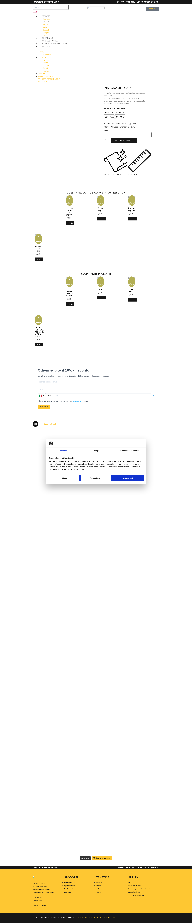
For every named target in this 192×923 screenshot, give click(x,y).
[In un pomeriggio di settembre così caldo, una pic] (144, 672)
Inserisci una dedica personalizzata (119, 127)
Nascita (46, 35)
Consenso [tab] (63, 451)
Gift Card (46, 46)
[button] (96, 49)
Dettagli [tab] (96, 451)
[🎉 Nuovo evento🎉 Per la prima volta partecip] (48, 577)
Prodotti (46, 16)
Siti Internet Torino (108, 917)
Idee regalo (47, 38)
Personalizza (95, 478)
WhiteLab (80, 917)
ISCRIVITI (44, 407)
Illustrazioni (47, 19)
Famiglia (46, 33)
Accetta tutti (128, 478)
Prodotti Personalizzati (54, 44)
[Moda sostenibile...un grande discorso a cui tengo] (80, 688)
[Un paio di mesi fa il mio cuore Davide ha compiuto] (144, 823)
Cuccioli (46, 30)
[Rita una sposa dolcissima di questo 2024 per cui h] (112, 768)
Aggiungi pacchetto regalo (116, 123)
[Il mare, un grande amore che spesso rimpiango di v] (80, 819)
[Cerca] (35, 12)
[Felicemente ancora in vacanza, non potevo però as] (112, 811)
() (133, 123)
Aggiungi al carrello (124, 140)
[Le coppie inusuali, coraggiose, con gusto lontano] (48, 814)
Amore (45, 27)
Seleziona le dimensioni (114, 108)
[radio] (109, 112)
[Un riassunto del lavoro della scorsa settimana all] (48, 765)
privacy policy (77, 401)
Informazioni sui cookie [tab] (129, 451)
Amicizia (46, 25)
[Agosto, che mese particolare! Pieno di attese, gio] (80, 758)
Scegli (70, 223)
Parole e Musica (50, 41)
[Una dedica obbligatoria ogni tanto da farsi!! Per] (80, 517)
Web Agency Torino (92, 917)
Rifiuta (64, 478)
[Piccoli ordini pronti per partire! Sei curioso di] (112, 680)
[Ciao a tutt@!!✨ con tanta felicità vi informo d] (144, 515)
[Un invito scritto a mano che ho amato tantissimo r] (144, 437)
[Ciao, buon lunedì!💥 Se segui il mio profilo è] (112, 567)
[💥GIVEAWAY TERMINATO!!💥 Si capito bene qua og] (48, 700)
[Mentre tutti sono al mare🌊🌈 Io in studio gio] (144, 760)
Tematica (46, 22)
